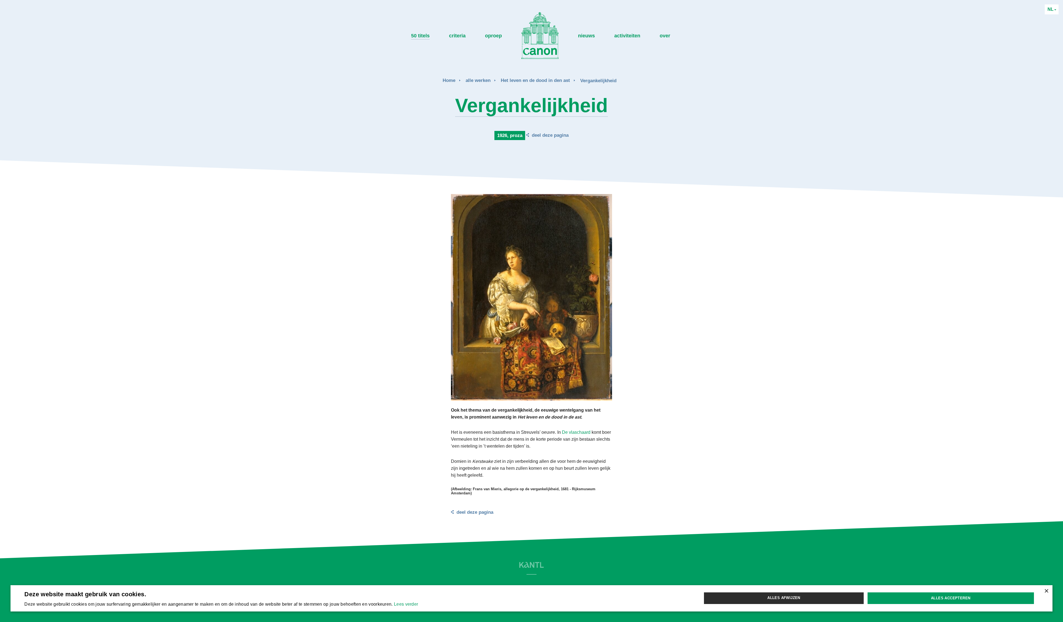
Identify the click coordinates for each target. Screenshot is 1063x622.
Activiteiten (627, 35)
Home (449, 80)
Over (665, 35)
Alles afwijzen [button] (783, 598)
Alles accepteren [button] (950, 598)
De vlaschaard (576, 432)
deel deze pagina (550, 135)
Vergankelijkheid (598, 80)
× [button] (1046, 591)
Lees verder (406, 604)
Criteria (457, 35)
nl (1051, 9)
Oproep (493, 35)
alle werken (478, 80)
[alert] (531, 598)
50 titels (420, 35)
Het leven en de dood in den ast (535, 80)
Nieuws (586, 35)
